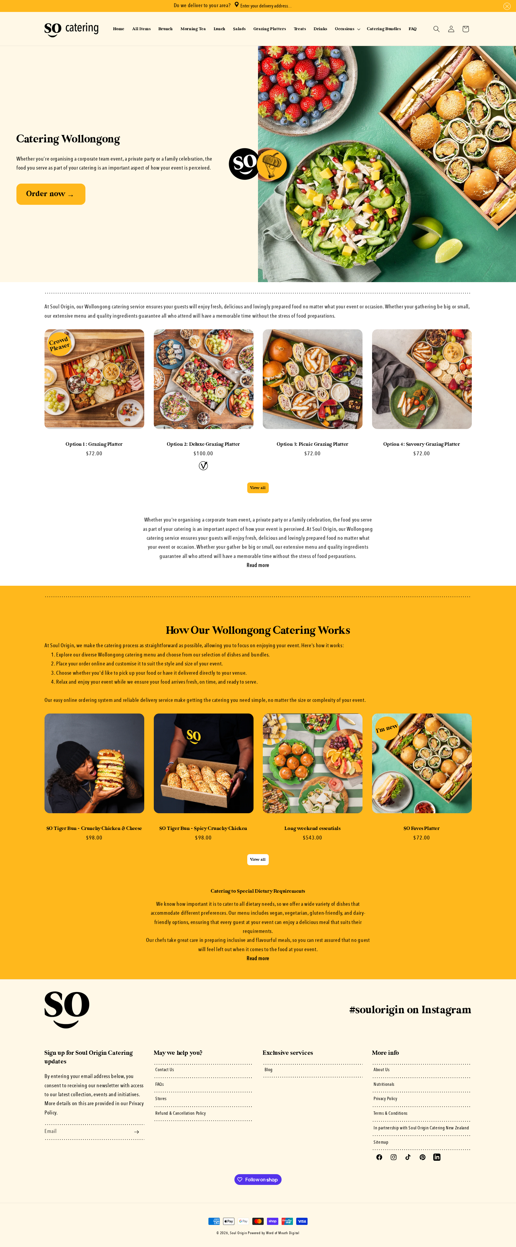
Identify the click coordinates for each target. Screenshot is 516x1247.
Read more (258, 565)
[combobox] (288, 5)
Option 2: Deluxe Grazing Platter (203, 444)
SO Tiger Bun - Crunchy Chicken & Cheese (94, 828)
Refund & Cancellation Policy (180, 1113)
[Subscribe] (136, 1132)
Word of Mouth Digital (283, 1233)
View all (258, 487)
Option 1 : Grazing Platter (94, 444)
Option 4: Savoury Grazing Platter (421, 444)
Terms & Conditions (391, 1113)
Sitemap (381, 1142)
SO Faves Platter (422, 828)
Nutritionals (384, 1084)
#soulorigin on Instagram (411, 1010)
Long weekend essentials (313, 828)
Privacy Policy (385, 1099)
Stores (161, 1099)
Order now (50, 194)
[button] (506, 6)
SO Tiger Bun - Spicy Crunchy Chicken (203, 828)
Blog (269, 1070)
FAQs (159, 1084)
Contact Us (164, 1070)
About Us (381, 1070)
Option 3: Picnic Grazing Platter (312, 444)
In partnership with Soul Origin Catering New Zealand (421, 1128)
